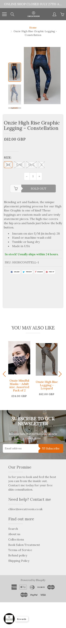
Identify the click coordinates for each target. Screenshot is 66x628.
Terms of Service (20, 550)
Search (13, 529)
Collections (16, 539)
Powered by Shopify (33, 580)
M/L (31, 164)
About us (14, 534)
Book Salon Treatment (24, 545)
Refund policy (17, 555)
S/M (19, 164)
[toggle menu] (4, 14)
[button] (60, 374)
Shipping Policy (18, 561)
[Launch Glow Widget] (9, 618)
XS (8, 164)
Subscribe (53, 448)
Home (33, 27)
